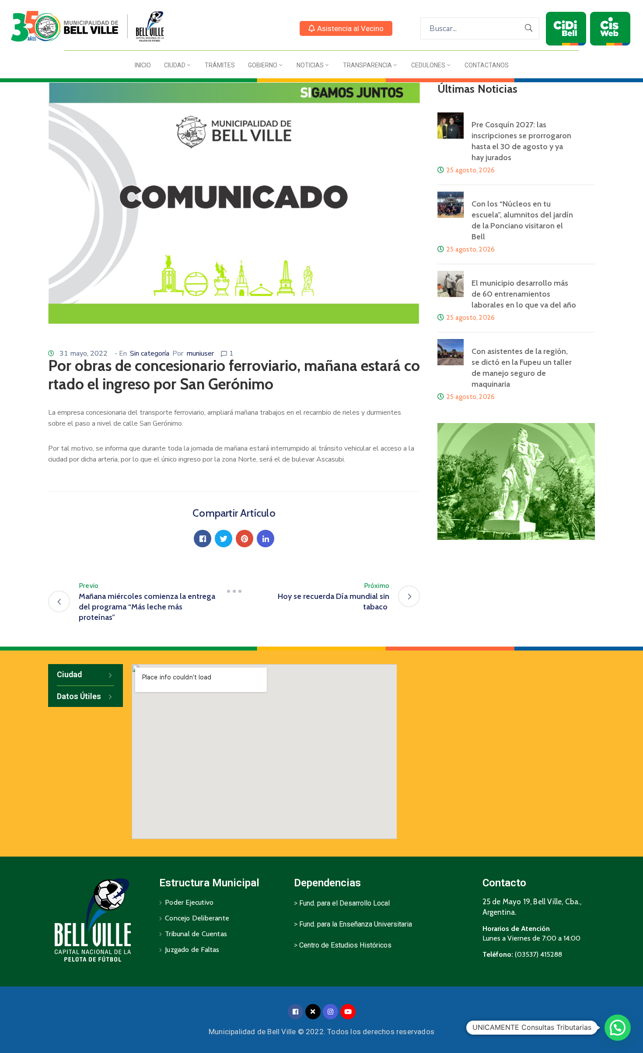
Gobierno (262, 65)
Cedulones (428, 65)
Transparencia (367, 65)
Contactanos (487, 65)
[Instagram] (330, 1011)
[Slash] (234, 591)
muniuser (200, 353)
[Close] (313, 1011)
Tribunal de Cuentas (196, 934)
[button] (346, 28)
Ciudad (174, 65)
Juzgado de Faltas (192, 949)
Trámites (220, 65)
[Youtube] (348, 1011)
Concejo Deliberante (197, 918)
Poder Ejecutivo (189, 902)
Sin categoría (149, 353)
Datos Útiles (79, 696)
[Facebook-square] (295, 1011)
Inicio (143, 65)
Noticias (310, 65)
